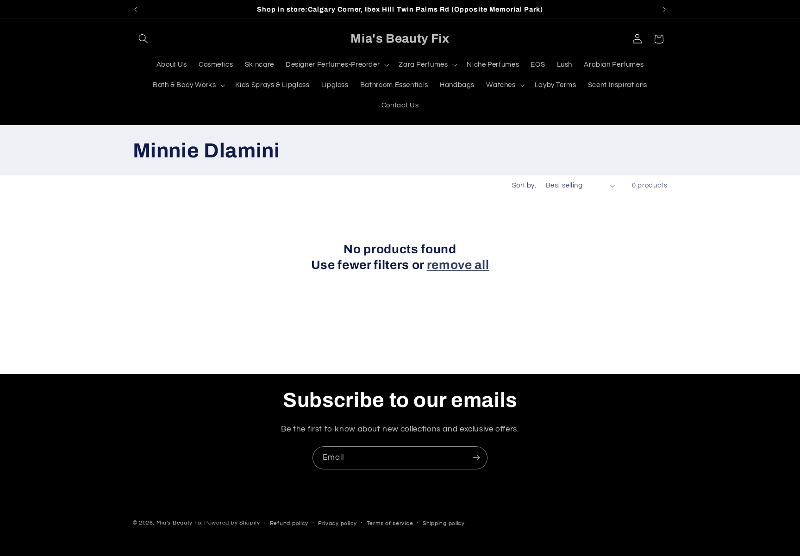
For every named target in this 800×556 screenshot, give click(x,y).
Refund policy (289, 523)
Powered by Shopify (232, 522)
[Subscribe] (476, 457)
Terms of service (390, 523)
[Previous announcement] (135, 9)
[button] (143, 39)
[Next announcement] (664, 9)
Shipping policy (444, 523)
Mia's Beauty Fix (179, 522)
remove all (458, 265)
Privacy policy (337, 523)
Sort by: (524, 185)
